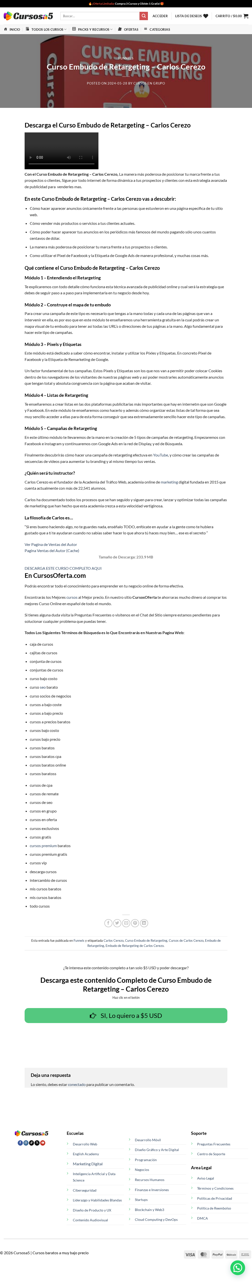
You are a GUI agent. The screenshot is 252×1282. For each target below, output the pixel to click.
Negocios (142, 1170)
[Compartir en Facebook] (108, 923)
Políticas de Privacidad (214, 1198)
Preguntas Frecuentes (213, 1144)
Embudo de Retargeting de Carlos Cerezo (135, 946)
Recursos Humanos (149, 1180)
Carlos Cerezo (114, 940)
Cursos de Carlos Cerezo (186, 940)
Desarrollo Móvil (148, 1140)
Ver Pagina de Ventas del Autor (51, 544)
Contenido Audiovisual (90, 1220)
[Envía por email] (126, 923)
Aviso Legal (205, 1178)
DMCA (202, 1218)
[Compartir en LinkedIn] (144, 923)
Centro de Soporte (211, 1154)
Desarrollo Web (85, 1144)
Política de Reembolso (214, 1208)
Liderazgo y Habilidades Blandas (97, 1200)
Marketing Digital (88, 1163)
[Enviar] (144, 16)
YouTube (160, 455)
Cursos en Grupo (149, 83)
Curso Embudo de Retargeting (146, 940)
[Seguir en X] (37, 1143)
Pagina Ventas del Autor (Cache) (52, 550)
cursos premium (43, 845)
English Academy (86, 1154)
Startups (141, 1199)
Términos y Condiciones (215, 1188)
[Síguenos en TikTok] (31, 1143)
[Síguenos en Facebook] (20, 1143)
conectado (77, 1084)
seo (43, 687)
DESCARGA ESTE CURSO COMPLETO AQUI (63, 568)
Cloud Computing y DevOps (156, 1219)
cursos (72, 597)
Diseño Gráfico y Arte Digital (157, 1150)
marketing (169, 482)
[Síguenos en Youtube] (42, 1143)
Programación (146, 1160)
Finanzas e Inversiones (152, 1190)
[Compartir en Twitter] (117, 923)
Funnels (126, 58)
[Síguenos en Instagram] (26, 1143)
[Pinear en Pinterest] (135, 923)
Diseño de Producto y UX (92, 1210)
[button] (160, 16)
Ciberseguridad (84, 1190)
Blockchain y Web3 (149, 1210)
